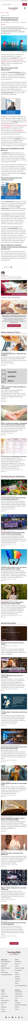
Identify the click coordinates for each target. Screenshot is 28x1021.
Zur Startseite (14, 943)
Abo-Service (17, 963)
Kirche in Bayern (4, 963)
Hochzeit (3, 1009)
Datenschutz (17, 979)
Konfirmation (3, 1007)
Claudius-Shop (18, 961)
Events (16, 998)
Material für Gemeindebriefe (21, 1005)
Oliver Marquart (6, 22)
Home (2, 13)
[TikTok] (15, 1018)
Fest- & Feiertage (4, 996)
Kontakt (16, 972)
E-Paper (16, 966)
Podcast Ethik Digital (5, 968)
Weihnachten (3, 1002)
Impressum (17, 981)
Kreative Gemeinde (19, 996)
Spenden (17, 1009)
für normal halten (5, 123)
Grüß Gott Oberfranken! (6, 961)
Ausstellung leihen (19, 991)
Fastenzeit (3, 994)
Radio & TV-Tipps (4, 972)
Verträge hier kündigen (19, 968)
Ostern (2, 998)
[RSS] (22, 1018)
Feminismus (4, 297)
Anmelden (25, 0)
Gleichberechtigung (16, 297)
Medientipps (3, 966)
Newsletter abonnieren (14, 325)
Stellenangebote (18, 970)
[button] (3, 24)
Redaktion (17, 974)
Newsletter (17, 976)
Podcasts (3, 970)
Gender (9, 297)
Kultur (7, 13)
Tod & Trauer (3, 1011)
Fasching (3, 991)
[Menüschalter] (24, 8)
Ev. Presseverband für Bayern (21, 985)
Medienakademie (18, 994)
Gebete (16, 1000)
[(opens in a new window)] (6, 1018)
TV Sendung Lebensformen (6, 974)
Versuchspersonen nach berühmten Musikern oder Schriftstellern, (14, 126)
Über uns (17, 983)
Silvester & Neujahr (5, 1000)
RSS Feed (17, 1007)
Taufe (2, 1005)
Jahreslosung (17, 1002)
